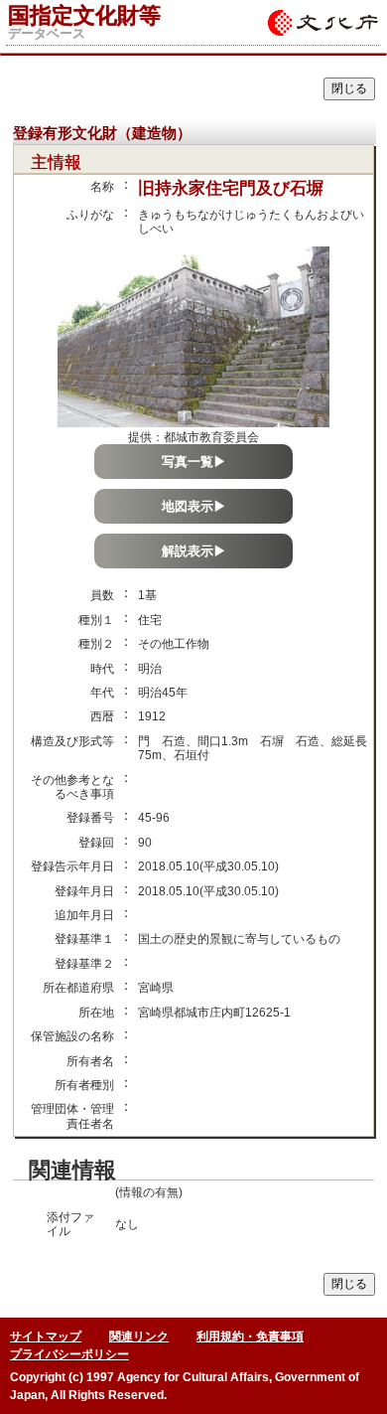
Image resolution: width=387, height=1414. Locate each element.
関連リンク (139, 1336)
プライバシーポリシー (69, 1354)
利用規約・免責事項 (250, 1336)
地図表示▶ (194, 506)
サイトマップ (45, 1336)
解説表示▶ (194, 551)
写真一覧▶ (194, 461)
